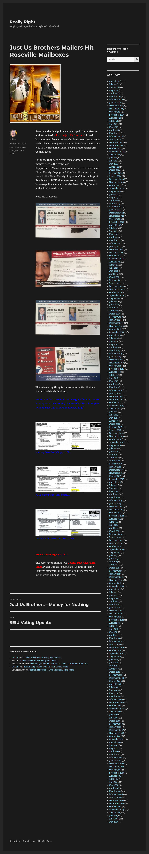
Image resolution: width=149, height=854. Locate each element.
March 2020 (114, 314)
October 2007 (115, 736)
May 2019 (113, 344)
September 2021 (116, 259)
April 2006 (114, 788)
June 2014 (113, 525)
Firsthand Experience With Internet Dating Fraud (45, 667)
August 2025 (115, 118)
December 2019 (116, 323)
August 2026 (115, 81)
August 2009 (115, 684)
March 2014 (114, 531)
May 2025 (113, 127)
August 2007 (115, 742)
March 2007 (114, 754)
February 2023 (116, 206)
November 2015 (116, 473)
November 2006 (116, 767)
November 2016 (116, 436)
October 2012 (115, 583)
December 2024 (116, 142)
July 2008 (113, 715)
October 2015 (115, 476)
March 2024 (114, 170)
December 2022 (116, 213)
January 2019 (115, 356)
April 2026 (114, 93)
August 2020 (115, 298)
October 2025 (115, 112)
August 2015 (115, 482)
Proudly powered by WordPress (37, 841)
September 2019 (116, 332)
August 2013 (114, 552)
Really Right (22, 21)
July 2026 (113, 84)
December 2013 (116, 540)
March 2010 (114, 672)
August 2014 (115, 519)
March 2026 (115, 96)
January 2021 (115, 283)
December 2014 (116, 506)
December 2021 (116, 249)
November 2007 (116, 733)
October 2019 (115, 329)
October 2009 (115, 681)
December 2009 (116, 678)
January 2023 (115, 210)
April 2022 (114, 237)
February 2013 (115, 571)
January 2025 (115, 139)
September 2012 (116, 586)
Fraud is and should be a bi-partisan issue (41, 657)
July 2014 (113, 522)
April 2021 (114, 274)
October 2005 (115, 806)
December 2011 (116, 610)
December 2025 (116, 105)
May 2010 (113, 666)
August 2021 (115, 262)
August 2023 (115, 191)
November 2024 (116, 145)
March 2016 (114, 460)
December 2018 (116, 360)
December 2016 (116, 433)
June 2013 (113, 558)
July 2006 (113, 779)
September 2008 (116, 708)
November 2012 (116, 580)
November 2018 (116, 363)
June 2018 (113, 378)
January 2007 (115, 760)
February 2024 (116, 173)
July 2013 (113, 555)
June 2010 (113, 662)
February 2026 (116, 99)
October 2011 (115, 617)
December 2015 (116, 470)
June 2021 (113, 268)
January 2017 (115, 430)
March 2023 (114, 203)
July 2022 (113, 228)
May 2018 (113, 381)
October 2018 (115, 366)
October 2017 (115, 402)
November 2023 (116, 182)
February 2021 (115, 280)
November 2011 (116, 614)
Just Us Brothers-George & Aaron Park (18, 150)
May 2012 (113, 598)
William (13, 139)
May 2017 (113, 418)
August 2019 (115, 335)
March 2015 (114, 497)
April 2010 (114, 669)
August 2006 (115, 776)
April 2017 (114, 421)
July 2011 (113, 626)
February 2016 (116, 464)
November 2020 (116, 289)
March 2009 (115, 696)
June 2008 (114, 718)
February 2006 (116, 794)
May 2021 (113, 271)
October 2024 (115, 148)
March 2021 (114, 277)
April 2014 (114, 528)
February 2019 (116, 353)
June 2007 (114, 745)
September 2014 (116, 516)
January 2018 (115, 393)
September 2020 (116, 295)
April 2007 (114, 751)
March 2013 (114, 568)
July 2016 (113, 448)
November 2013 (116, 543)
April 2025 (114, 130)
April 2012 (114, 601)
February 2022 (116, 243)
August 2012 (115, 589)
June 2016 (113, 451)
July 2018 (113, 375)
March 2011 (114, 638)
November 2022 (116, 216)
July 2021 (113, 265)
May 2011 (113, 632)
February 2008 (116, 724)
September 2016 (116, 442)
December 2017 (116, 396)
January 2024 (115, 176)
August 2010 (115, 656)
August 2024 (115, 154)
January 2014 (115, 537)
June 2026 (114, 87)
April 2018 (114, 384)
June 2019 (113, 341)
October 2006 (115, 770)
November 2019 (116, 326)
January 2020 (115, 320)
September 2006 (117, 773)
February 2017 (115, 427)
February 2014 (115, 534)
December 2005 (116, 800)
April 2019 (114, 347)
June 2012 (113, 595)
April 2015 (114, 494)
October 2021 (115, 255)
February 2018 (115, 390)
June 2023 (113, 194)
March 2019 (114, 350)
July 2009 (113, 687)
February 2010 (115, 675)
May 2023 (113, 197)
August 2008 (115, 711)
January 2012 (115, 607)
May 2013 (113, 561)
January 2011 (115, 644)
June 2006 (114, 782)
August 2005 (115, 812)
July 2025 (113, 121)
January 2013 (115, 574)
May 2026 (113, 90)
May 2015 (113, 491)
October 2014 (115, 513)
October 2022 (115, 219)
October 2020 (115, 292)
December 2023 (116, 179)
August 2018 (115, 372)
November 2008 (116, 702)
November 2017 (116, 399)
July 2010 (113, 659)
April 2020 (114, 311)
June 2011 (113, 629)
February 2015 (115, 500)
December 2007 (116, 730)
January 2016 (115, 467)
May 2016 (113, 454)
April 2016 (114, 457)
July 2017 (113, 412)
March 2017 (114, 424)
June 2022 (114, 231)
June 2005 (114, 819)
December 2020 (116, 286)
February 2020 (116, 317)
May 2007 (113, 748)
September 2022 (116, 222)
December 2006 (116, 763)
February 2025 (116, 136)
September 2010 (116, 653)
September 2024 (116, 151)
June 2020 (114, 304)
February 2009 (116, 699)
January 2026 (115, 102)
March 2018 (114, 387)
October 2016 (115, 439)
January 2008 (115, 727)
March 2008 (114, 721)
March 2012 (114, 604)
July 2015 (113, 485)
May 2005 (113, 822)
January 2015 (115, 503)
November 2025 (116, 109)
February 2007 (116, 757)
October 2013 (115, 546)
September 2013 (116, 549)
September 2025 (116, 115)
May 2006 (113, 785)
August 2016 (115, 445)
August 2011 (114, 623)
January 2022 (115, 246)
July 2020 (113, 301)
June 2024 (114, 161)
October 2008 (115, 705)
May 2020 (113, 307)
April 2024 (114, 167)
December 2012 (116, 577)
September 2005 (116, 809)
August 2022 (115, 225)
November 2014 (116, 509)
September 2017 (116, 405)
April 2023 (114, 200)
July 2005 (113, 816)
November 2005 (116, 803)
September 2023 (116, 188)
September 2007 (116, 739)
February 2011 (115, 641)
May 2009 (113, 693)
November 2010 (116, 647)
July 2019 (113, 338)
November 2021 (116, 252)
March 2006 (115, 791)
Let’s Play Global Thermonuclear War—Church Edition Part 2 (59, 664)
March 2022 (114, 240)
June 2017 (113, 415)
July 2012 (113, 592)
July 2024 (113, 158)
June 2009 (114, 690)
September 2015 (116, 479)
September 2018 (116, 369)
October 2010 (115, 650)
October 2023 (115, 185)
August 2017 (115, 408)
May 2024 (113, 164)
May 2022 (113, 234)
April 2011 (113, 635)
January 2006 (115, 797)
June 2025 (114, 124)
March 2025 (114, 133)
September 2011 (116, 620)
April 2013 (113, 565)
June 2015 (113, 488)
